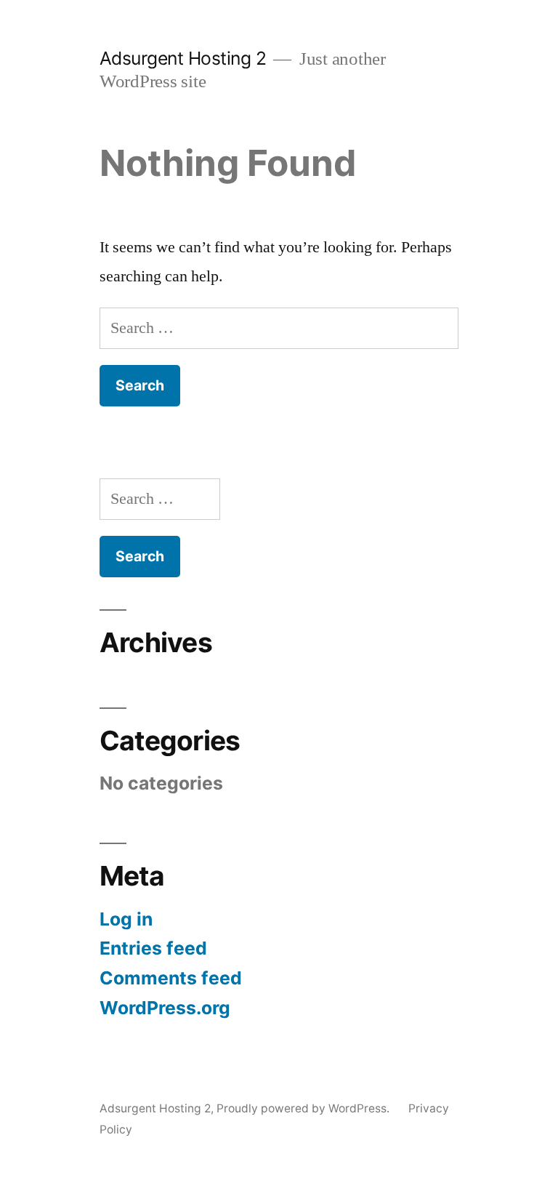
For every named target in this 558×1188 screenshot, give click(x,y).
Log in (126, 919)
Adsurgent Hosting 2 (183, 58)
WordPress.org (165, 1008)
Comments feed (171, 978)
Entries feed (153, 948)
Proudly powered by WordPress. (304, 1108)
